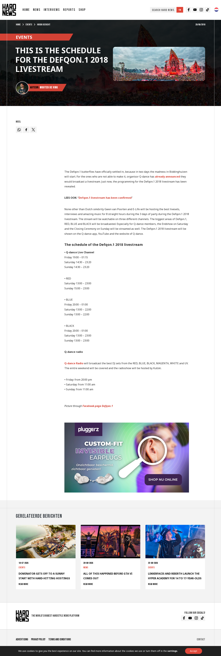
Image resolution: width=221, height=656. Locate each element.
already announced (167, 176)
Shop (82, 10)
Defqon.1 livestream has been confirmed (105, 197)
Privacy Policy (38, 639)
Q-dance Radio (73, 363)
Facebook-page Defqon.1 (98, 406)
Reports (69, 10)
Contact (201, 639)
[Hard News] (9, 9)
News (36, 10)
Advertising (22, 639)
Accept (193, 650)
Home (26, 10)
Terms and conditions (59, 639)
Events (29, 24)
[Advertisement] (126, 141)
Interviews (52, 10)
